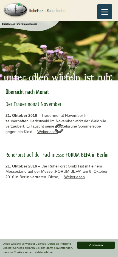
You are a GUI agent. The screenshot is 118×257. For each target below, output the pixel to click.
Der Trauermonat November (33, 104)
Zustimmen (96, 245)
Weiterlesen (47, 131)
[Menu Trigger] (104, 11)
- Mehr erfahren (44, 252)
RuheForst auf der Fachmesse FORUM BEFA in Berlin (56, 154)
